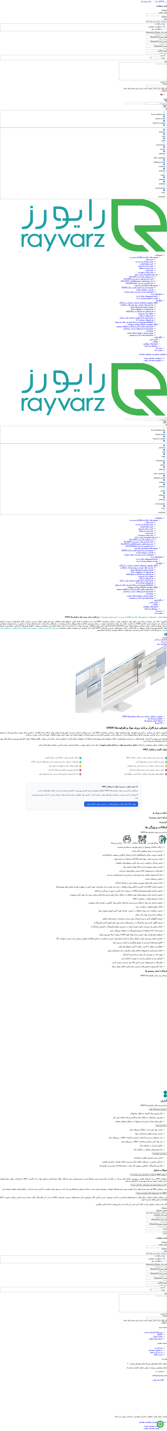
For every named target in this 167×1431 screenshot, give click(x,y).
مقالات (155, 341)
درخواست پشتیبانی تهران (153, 358)
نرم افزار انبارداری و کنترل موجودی (44, 628)
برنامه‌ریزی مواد (161, 1125)
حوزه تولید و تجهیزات (145, 272)
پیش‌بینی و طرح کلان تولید (158, 1109)
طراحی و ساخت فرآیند (144, 290)
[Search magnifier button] (165, 106)
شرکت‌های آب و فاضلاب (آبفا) (142, 309)
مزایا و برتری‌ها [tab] (117, 843)
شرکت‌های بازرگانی (145, 315)
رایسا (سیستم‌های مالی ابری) (147, 296)
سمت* (160, 46)
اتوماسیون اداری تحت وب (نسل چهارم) (138, 292)
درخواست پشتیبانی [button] (145, 354)
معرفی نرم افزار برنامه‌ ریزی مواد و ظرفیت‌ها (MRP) (142, 716)
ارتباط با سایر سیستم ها (153, 721)
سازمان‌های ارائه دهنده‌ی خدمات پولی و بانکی (136, 318)
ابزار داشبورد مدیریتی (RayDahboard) (139, 283)
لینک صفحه (163, 12)
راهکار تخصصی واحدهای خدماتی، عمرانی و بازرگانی (138, 302)
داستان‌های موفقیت (150, 344)
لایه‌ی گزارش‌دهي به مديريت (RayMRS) (138, 279)
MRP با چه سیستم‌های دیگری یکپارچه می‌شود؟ (151, 1193)
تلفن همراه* (158, 37)
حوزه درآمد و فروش (145, 266)
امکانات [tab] (134, 843)
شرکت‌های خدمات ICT (144, 320)
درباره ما (159, 348)
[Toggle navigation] (20, 251)
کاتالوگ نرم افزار (160, 639)
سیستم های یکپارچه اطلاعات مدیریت (144, 257)
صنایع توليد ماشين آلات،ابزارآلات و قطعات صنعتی (134, 326)
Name (165, 84)
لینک (165, 19)
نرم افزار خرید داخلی (21, 628)
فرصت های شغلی (155, 1339)
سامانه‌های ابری (156, 294)
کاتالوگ (159, 1334)
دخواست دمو (162, 644)
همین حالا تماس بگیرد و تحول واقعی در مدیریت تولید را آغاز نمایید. (111, 804)
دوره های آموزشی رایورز (153, 1332)
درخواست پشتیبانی (155, 1350)
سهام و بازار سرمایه (145, 313)
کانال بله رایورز (158, 1380)
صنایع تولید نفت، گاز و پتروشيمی (141, 335)
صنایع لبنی (149, 331)
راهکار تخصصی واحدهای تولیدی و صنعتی (142, 324)
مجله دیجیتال (157, 1336)
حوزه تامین (149, 270)
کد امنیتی (163, 82)
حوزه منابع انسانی (146, 264)
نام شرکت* (159, 41)
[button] (165, 1092)
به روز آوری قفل (156, 1352)
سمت (165, 1228)
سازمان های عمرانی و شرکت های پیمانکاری (136, 305)
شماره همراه (158, 1224)
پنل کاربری (158, 1348)
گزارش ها (158, 723)
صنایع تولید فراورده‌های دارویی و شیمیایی (138, 328)
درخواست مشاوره (155, 27)
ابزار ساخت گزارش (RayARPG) (141, 277)
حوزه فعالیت (162, 51)
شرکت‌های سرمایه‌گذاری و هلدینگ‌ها (139, 311)
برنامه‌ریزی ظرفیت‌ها (159, 1153)
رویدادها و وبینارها (151, 346)
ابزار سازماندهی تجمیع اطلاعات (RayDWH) (137, 281)
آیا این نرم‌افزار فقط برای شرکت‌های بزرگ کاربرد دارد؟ (148, 1185)
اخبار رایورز (153, 339)
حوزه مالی (149, 259)
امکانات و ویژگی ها (155, 718)
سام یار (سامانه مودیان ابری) (147, 298)
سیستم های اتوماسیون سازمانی (146, 285)
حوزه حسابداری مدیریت (144, 261)
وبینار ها (164, 642)
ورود (165, 99)
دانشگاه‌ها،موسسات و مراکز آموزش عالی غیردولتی (134, 322)
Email (165, 1316)
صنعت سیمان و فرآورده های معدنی (140, 333)
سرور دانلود (158, 1354)
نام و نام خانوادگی (156, 32)
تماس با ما (158, 350)
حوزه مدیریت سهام (146, 268)
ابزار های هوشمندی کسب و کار (146, 274)
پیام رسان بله (146, 1)
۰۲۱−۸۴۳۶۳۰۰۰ (160, 1)
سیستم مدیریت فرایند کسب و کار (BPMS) (137, 287)
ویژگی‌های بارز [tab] (152, 843)
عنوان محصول (161, 1210)
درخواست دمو (157, 29)
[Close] (166, 417)
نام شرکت (159, 1219)
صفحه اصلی (162, 617)
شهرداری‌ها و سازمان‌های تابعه (141, 307)
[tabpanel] (83, 861)
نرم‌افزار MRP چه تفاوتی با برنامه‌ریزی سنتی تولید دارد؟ (148, 1175)
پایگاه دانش (158, 337)
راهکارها (159, 300)
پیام (165, 61)
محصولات (158, 255)
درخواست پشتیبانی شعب (153, 360)
